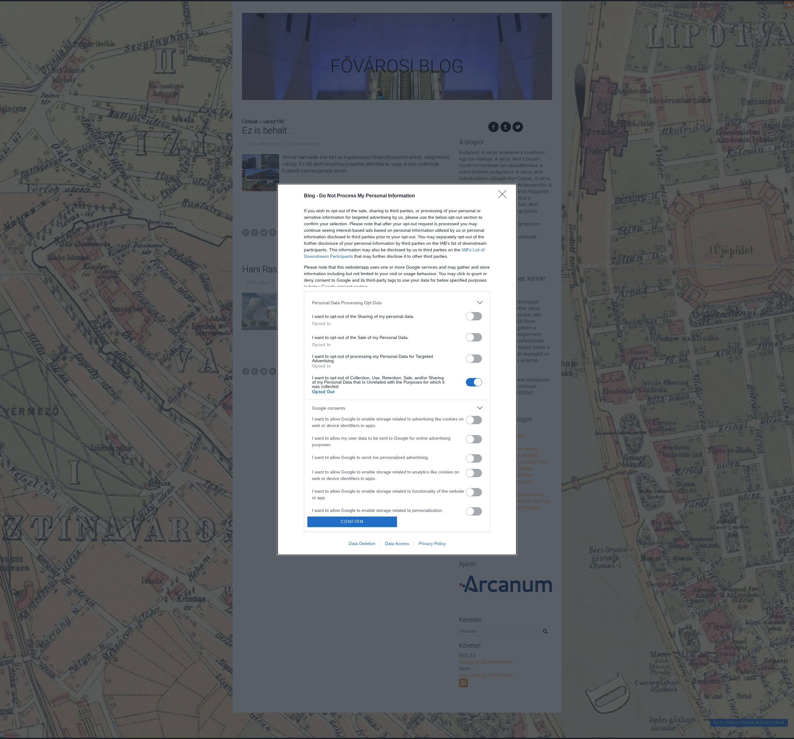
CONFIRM (352, 521)
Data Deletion (362, 543)
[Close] (504, 196)
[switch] (474, 316)
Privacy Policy (432, 543)
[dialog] (397, 369)
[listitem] (397, 302)
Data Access (397, 543)
